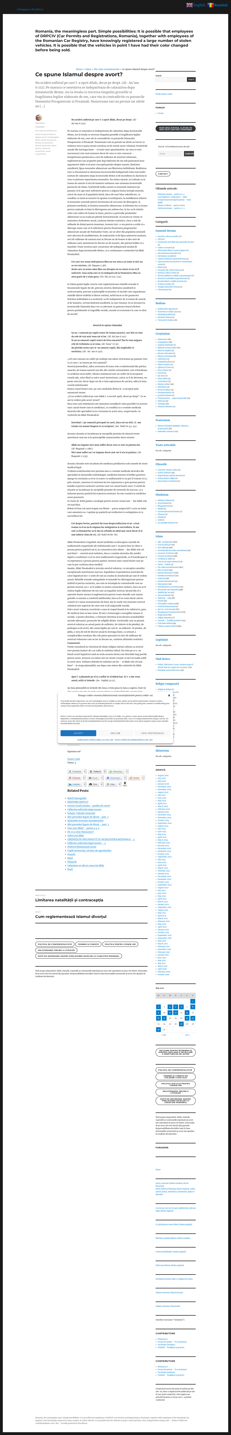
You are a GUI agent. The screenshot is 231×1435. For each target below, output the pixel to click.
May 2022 (162, 896)
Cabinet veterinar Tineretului (168, 1306)
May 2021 (162, 913)
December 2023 (164, 848)
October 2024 (163, 820)
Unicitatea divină (165, 623)
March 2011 (163, 966)
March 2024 (163, 840)
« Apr (163, 1035)
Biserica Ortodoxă (165, 356)
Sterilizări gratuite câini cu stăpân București (174, 1279)
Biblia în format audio (167, 348)
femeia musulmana (44, 143)
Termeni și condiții (88, 944)
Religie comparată (167, 683)
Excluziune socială (165, 256)
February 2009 (164, 972)
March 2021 (163, 918)
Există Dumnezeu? (165, 573)
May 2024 (162, 834)
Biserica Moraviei (165, 353)
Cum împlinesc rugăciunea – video (172, 197)
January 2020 (163, 930)
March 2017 (163, 944)
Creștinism (163, 333)
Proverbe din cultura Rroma (169, 270)
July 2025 (162, 795)
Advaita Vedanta (164, 500)
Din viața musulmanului (106, 69)
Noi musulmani (164, 595)
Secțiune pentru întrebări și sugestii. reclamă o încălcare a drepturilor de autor (176, 1052)
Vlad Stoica (40, 123)
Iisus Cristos (163, 370)
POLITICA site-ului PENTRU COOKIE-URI (175, 1084)
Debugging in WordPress (30, 9)
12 (176, 1012)
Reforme (161, 401)
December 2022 (164, 876)
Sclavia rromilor (164, 284)
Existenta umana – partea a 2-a (171, 208)
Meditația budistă (165, 314)
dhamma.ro (163, 1339)
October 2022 (163, 882)
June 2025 (162, 798)
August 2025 (163, 792)
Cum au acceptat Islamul (168, 561)
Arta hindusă (163, 503)
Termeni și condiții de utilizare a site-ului (175, 1077)
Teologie (161, 404)
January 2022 (163, 904)
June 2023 (162, 862)
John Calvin (163, 378)
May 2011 (161, 963)
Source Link (73, 759)
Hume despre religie (166, 478)
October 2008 (163, 974)
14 (187, 1012)
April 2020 (162, 927)
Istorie (160, 373)
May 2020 (162, 924)
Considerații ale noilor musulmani (172, 550)
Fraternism (163, 420)
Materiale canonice (166, 431)
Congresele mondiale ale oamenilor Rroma (176, 242)
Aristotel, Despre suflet (167, 470)
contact (163, 174)
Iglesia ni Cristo (164, 367)
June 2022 (162, 893)
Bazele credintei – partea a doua (171, 205)
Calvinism (162, 359)
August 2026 (163, 775)
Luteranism (163, 381)
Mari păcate (163, 584)
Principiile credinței (166, 604)
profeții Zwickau (165, 395)
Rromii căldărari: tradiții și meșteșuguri (174, 276)
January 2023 (163, 874)
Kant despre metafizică (167, 481)
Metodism (162, 387)
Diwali (160, 517)
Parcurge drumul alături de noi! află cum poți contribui (175, 129)
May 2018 (162, 941)
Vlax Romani (163, 290)
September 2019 (165, 935)
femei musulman (48, 140)
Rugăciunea (163, 615)
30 (158, 1029)
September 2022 (165, 885)
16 (158, 1018)
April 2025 (162, 803)
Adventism (162, 339)
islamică (46, 148)
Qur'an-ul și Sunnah (166, 609)
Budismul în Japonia (166, 309)
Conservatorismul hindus (168, 511)
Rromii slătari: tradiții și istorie (171, 281)
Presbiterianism (164, 392)
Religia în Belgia (164, 689)
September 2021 (164, 907)
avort (37, 134)
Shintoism (162, 750)
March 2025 (163, 806)
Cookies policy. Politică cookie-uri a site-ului (95, 740)
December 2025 (164, 787)
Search (158, 76)
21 (187, 1018)
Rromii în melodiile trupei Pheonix (172, 278)
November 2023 (164, 851)
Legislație (162, 639)
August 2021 (163, 910)
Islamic (38, 148)
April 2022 (162, 899)
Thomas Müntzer (165, 406)
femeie (38, 145)
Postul (160, 601)
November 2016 (164, 949)
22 (193, 1018)
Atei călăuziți (163, 547)
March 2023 (163, 868)
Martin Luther (164, 384)
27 (181, 1024)
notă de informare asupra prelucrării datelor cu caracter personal (79, 956)
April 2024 (162, 837)
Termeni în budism (166, 320)
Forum (160, 113)
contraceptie (53, 137)
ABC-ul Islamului (165, 542)
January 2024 (163, 845)
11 (170, 1012)
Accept (78, 733)
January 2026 (163, 784)
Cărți (160, 239)
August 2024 (163, 826)
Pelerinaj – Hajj (164, 598)
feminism (46, 145)
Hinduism (162, 494)
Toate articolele (166, 445)
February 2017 (164, 946)
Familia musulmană (166, 576)
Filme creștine (164, 364)
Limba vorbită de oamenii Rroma (171, 259)
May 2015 (162, 960)
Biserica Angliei (164, 350)
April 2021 (162, 916)
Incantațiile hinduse (166, 523)
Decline (115, 733)
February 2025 (164, 809)
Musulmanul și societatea (168, 587)
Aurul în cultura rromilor (168, 236)
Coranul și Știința (165, 556)
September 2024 (165, 823)
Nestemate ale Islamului (168, 590)
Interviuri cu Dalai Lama (168, 312)
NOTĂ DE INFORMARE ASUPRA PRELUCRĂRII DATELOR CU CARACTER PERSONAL (175, 1100)
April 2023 (162, 865)
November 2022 (164, 879)
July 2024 (162, 829)
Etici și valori (163, 570)
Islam (88, 69)
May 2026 (162, 781)
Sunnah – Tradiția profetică (169, 620)
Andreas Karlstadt (165, 345)
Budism (160, 303)
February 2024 (164, 843)
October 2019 (163, 932)
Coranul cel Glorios (166, 553)
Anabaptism (163, 342)
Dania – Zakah (164, 564)
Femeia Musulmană (166, 581)
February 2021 (164, 921)
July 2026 (162, 778)
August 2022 (163, 888)
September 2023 (165, 857)
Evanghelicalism (165, 362)
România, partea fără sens (169, 670)
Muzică (161, 267)
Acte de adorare (164, 545)
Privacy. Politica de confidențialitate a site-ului (134, 740)
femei (37, 140)
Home (79, 69)
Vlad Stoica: (163, 658)
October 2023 (163, 854)
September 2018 (164, 938)
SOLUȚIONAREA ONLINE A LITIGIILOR (56, 950)
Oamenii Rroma (166, 230)
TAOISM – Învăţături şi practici (171, 1347)
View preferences (152, 733)
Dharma (161, 514)
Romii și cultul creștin (167, 273)
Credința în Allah (165, 559)
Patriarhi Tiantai (165, 317)
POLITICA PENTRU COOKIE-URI (120, 944)
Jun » (187, 1035)
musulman (40, 151)
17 (164, 1018)
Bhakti (160, 509)
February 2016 (164, 952)
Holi (159, 520)
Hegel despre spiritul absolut (170, 475)
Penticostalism (164, 390)
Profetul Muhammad (166, 606)
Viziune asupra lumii (166, 626)
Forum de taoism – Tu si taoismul (172, 1342)
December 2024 (164, 815)
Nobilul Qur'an (164, 592)
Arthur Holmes (164, 473)
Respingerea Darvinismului (169, 612)
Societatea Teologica (166, 1345)
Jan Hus (161, 376)
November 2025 (164, 789)
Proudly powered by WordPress (74, 1423)
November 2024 (164, 817)
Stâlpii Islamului (165, 618)
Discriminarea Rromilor (168, 253)
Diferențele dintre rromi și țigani (171, 250)
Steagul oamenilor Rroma (168, 287)
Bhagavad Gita (164, 506)
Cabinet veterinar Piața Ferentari (169, 1292)
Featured (161, 578)
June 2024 (162, 831)
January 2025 (163, 812)
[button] (169, 695)
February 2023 (164, 871)
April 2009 (162, 969)
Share (158, 1170)
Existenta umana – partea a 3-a (171, 194)
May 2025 (162, 801)
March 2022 (163, 902)
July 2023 (161, 859)
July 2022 (162, 890)
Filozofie (161, 464)
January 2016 (163, 955)
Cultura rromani (164, 247)
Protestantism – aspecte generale (172, 398)
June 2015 (162, 958)
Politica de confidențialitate (55, 944)
